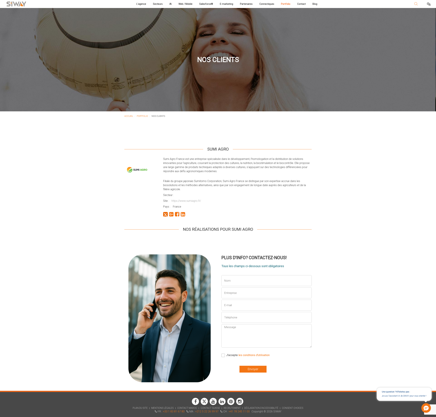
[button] (426, 408)
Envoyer (253, 369)
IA (170, 4)
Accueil (128, 116)
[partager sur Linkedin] (183, 214)
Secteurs (158, 4)
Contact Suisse (210, 408)
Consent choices (292, 408)
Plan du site (140, 408)
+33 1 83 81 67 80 (174, 411)
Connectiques (266, 4)
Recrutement (232, 408)
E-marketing (226, 4)
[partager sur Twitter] (165, 214)
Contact (301, 4)
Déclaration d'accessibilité (261, 408)
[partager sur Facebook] (177, 214)
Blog (315, 4)
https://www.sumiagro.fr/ (186, 200)
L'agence (141, 4)
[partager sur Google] (171, 214)
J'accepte (248, 355)
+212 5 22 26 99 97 (207, 411)
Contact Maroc (187, 408)
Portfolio (285, 4)
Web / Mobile (185, 4)
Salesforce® (206, 4)
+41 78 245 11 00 (239, 411)
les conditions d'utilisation (254, 355)
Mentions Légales (162, 408)
